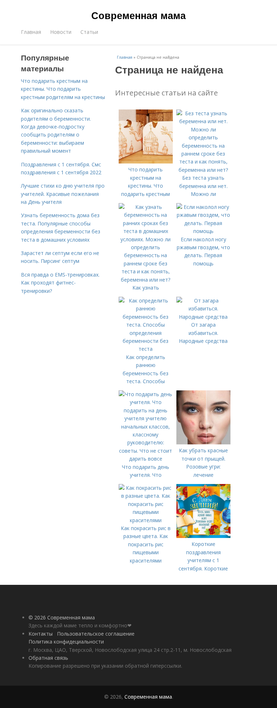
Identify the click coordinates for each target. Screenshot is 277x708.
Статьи (89, 31)
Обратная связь (48, 657)
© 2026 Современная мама (61, 617)
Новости (60, 31)
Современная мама (138, 15)
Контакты (40, 633)
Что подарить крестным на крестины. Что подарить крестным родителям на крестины (63, 88)
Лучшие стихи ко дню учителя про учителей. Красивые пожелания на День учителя (63, 193)
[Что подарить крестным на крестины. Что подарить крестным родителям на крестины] (146, 161)
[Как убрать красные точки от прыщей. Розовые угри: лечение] (203, 442)
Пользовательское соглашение (96, 633)
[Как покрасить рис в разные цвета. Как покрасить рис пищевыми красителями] (146, 520)
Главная (31, 31)
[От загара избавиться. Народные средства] (203, 316)
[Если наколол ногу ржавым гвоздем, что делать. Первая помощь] (203, 231)
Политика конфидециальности (66, 641)
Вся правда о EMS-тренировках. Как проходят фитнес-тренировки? (60, 282)
